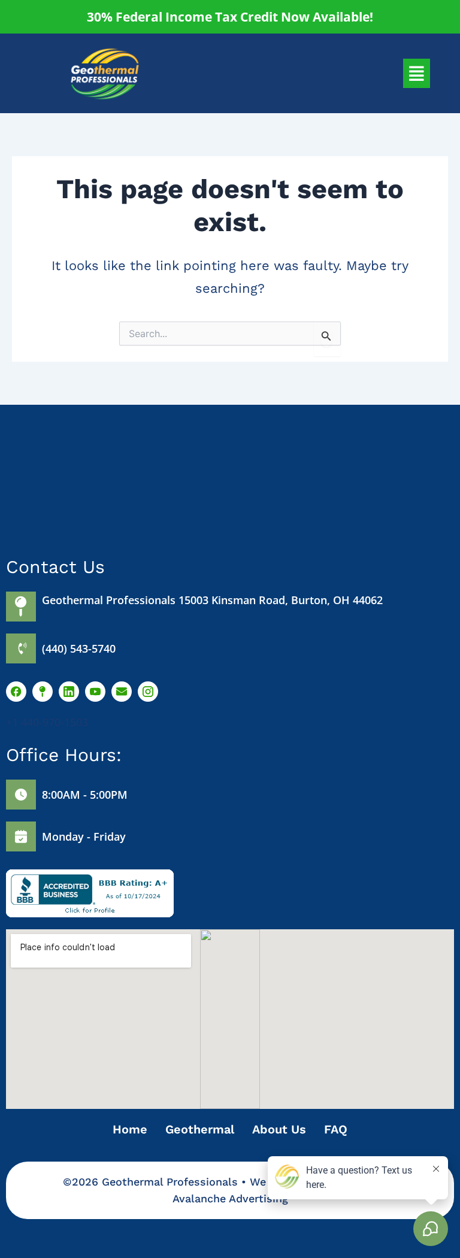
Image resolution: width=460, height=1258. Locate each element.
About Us (279, 1129)
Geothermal (199, 1129)
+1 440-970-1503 (47, 722)
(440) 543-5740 (79, 648)
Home (130, 1129)
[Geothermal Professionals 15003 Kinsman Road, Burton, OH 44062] (21, 607)
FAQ (335, 1129)
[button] (416, 73)
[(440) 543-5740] (21, 648)
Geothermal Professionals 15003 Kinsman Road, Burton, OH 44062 (212, 600)
